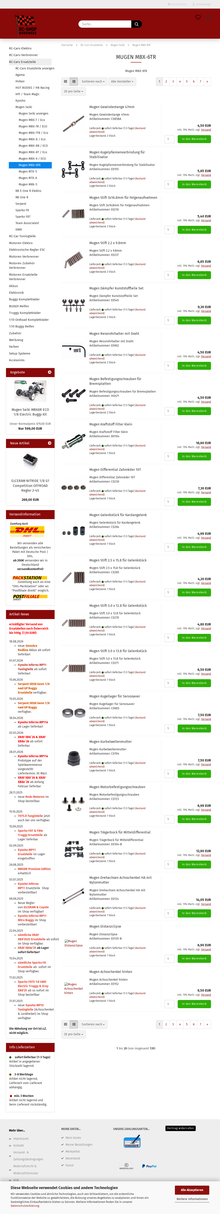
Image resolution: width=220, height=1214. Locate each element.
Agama (20, 75)
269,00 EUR (30, 500)
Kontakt (18, 1145)
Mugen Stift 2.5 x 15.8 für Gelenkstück (118, 560)
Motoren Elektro (21, 243)
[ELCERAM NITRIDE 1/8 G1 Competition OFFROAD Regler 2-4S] (30, 462)
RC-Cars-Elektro (20, 48)
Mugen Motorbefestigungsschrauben (117, 787)
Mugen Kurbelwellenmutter (110, 742)
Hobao (19, 81)
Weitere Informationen (192, 1199)
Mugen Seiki (23, 107)
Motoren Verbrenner (24, 256)
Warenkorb (73, 1158)
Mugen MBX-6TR (29, 165)
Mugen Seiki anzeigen (33, 113)
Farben (14, 347)
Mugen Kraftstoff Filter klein (110, 424)
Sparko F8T (23, 217)
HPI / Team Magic (27, 94)
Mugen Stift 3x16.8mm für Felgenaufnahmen (123, 198)
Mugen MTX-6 (28, 178)
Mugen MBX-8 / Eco (32, 139)
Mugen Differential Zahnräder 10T (115, 470)
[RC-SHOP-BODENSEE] (26, 27)
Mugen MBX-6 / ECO (32, 159)
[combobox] (93, 81)
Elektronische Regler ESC (27, 250)
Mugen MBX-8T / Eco (33, 152)
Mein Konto (73, 1138)
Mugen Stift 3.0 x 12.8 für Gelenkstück (118, 606)
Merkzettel (73, 1151)
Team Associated (27, 223)
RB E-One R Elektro (28, 191)
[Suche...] (136, 24)
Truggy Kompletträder (25, 313)
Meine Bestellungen (79, 1145)
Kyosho (20, 100)
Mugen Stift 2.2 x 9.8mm (107, 243)
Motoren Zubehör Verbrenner (22, 265)
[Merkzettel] (198, 18)
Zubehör (15, 333)
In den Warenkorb (194, 139)
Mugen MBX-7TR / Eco (33, 133)
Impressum (21, 1139)
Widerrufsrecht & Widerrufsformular (25, 1169)
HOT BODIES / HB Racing (32, 88)
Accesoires (16, 360)
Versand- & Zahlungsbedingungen (28, 1156)
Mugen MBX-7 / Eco (32, 120)
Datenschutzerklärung (25, 1205)
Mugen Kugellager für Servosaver (114, 696)
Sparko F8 (22, 210)
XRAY (18, 229)
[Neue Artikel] (49, 443)
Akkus (13, 286)
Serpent (20, 204)
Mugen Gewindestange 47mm (111, 107)
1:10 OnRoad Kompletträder (29, 320)
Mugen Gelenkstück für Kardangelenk (118, 515)
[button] (208, 18)
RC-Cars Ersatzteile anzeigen (33, 68)
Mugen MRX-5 (28, 184)
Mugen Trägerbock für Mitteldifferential (120, 832)
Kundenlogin (203, 4)
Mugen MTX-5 (28, 171)
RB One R (21, 197)
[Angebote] (49, 372)
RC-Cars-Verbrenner (23, 55)
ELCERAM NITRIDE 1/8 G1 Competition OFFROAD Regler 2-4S (30, 486)
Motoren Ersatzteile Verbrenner (23, 277)
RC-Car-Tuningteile (22, 236)
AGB (16, 1180)
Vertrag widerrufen (180, 1128)
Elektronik (16, 293)
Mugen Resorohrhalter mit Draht (114, 334)
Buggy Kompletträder (24, 299)
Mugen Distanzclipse (105, 926)
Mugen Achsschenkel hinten (110, 972)
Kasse (70, 1165)
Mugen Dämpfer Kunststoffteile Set (116, 288)
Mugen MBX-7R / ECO (33, 126)
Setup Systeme (19, 353)
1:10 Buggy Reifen (21, 326)
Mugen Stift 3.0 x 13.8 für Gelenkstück (118, 651)
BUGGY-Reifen (19, 306)
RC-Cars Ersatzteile (22, 62)
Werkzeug (16, 340)
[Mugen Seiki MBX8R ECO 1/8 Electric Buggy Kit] (30, 391)
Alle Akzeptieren (192, 1190)
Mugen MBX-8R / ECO (33, 146)
